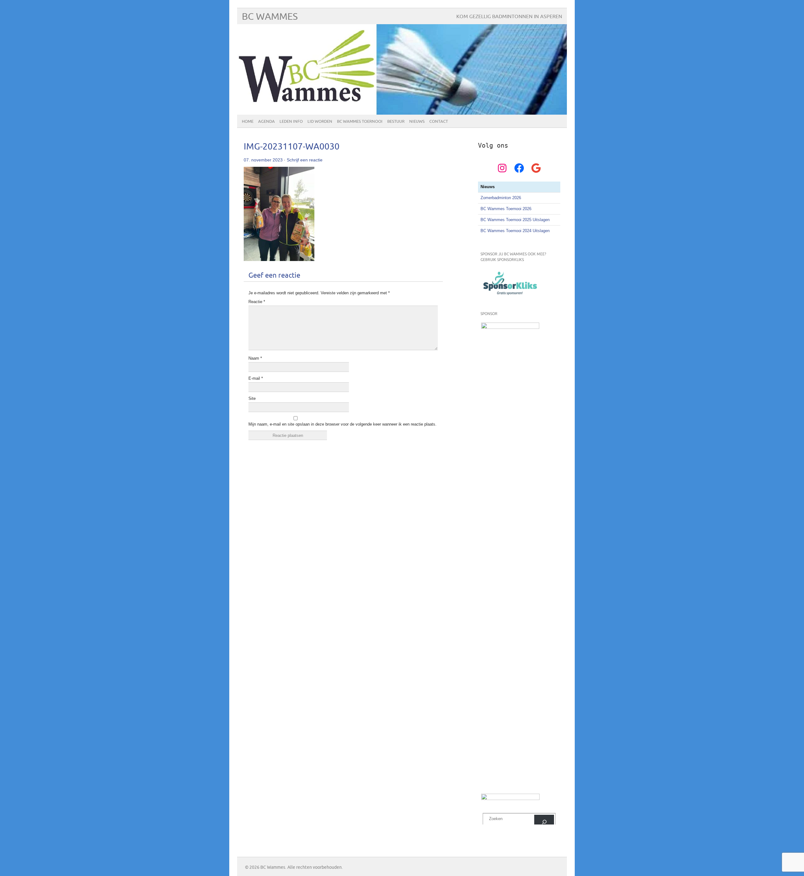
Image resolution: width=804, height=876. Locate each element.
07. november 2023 (263, 159)
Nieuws (417, 121)
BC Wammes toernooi (360, 121)
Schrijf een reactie (305, 159)
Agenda (266, 121)
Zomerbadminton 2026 (501, 197)
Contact (438, 121)
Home (247, 121)
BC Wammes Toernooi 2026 (506, 208)
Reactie (256, 301)
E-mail (255, 378)
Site (252, 398)
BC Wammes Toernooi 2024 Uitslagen (515, 230)
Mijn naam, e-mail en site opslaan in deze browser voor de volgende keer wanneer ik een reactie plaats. (342, 424)
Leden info (291, 121)
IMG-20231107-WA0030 (292, 146)
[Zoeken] (544, 822)
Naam (255, 358)
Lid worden (319, 121)
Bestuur (396, 121)
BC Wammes (270, 17)
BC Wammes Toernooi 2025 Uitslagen (515, 219)
